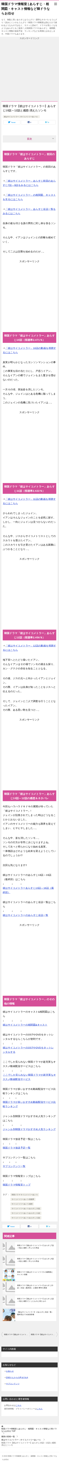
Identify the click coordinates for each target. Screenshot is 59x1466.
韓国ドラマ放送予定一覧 (16, 1147)
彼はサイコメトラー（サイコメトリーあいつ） (21, 117)
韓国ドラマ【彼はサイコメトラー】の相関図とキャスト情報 (35, 1273)
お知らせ (10, 1371)
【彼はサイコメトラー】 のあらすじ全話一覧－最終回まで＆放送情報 (35, 1313)
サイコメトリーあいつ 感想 (22, 1204)
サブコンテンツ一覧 (14, 1166)
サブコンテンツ (12, 1384)
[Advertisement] (29, 69)
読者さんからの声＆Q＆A (17, 1377)
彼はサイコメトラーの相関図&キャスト (25, 1024)
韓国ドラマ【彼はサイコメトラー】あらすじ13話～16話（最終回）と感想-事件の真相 (35, 1286)
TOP (29, 1430)
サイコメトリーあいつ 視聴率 (23, 1199)
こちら (18, 1405)
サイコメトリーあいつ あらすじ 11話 (26, 1213)
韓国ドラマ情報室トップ (16, 1184)
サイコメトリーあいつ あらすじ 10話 (26, 1209)
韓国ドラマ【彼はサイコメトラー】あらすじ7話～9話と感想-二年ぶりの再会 (35, 1246)
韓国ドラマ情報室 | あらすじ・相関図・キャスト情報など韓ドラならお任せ (25, 8)
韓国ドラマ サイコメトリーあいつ (25, 1195)
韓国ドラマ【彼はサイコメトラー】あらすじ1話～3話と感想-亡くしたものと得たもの (35, 1300)
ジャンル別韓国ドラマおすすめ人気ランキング (29, 1129)
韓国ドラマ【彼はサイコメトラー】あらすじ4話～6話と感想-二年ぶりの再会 (35, 1260)
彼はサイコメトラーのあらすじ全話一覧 (25, 915)
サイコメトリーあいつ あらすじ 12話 (26, 1218)
